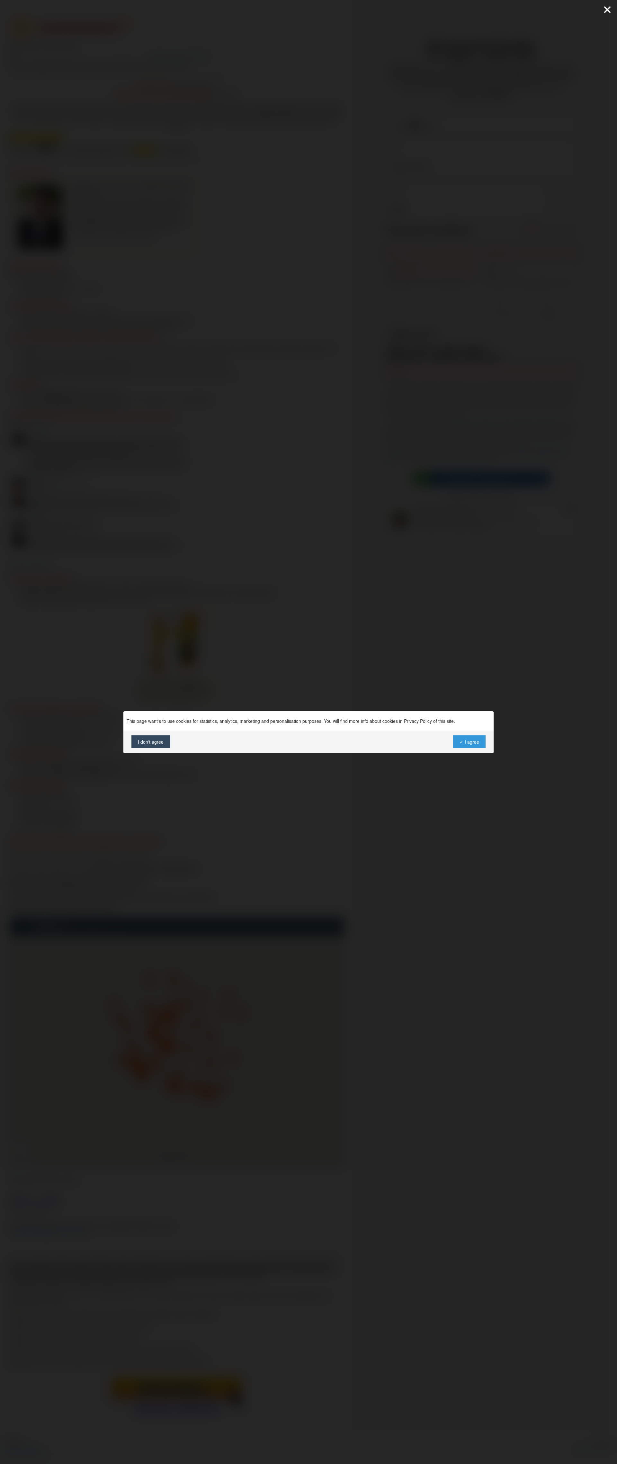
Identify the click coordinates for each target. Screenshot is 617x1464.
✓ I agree (469, 742)
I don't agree (151, 742)
